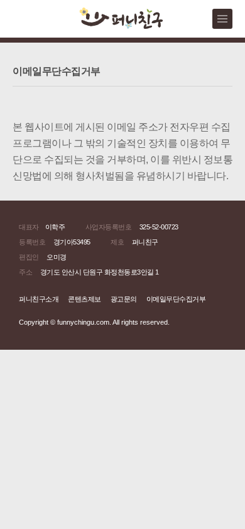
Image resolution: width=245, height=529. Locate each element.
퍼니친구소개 (38, 299)
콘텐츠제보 (84, 299)
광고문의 (124, 299)
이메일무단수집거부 (176, 299)
